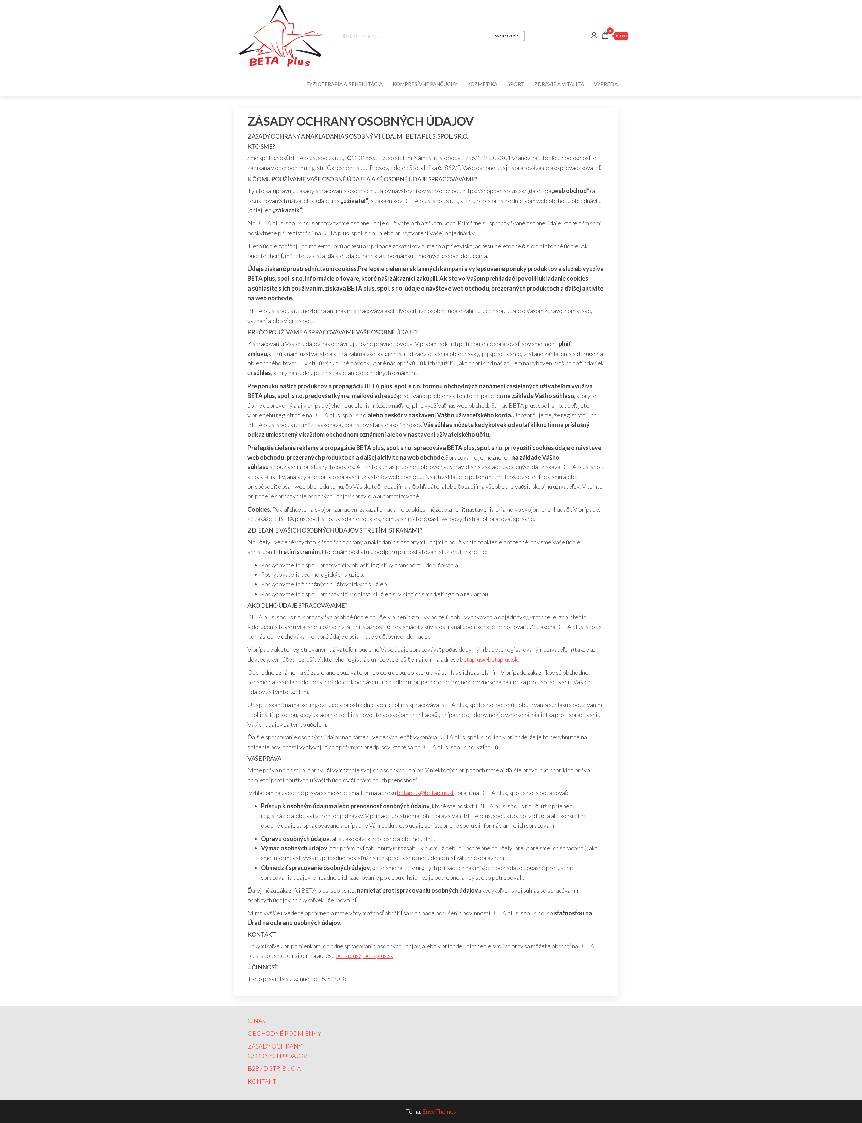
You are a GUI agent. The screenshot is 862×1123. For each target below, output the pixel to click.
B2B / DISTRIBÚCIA (274, 1068)
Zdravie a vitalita (559, 84)
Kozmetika (482, 84)
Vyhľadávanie (507, 36)
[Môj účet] (594, 35)
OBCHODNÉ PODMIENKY (284, 1033)
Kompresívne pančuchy (425, 84)
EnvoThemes (439, 1111)
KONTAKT (262, 1081)
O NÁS (256, 1020)
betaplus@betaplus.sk (489, 659)
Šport (515, 84)
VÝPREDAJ (607, 84)
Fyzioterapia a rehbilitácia (344, 84)
